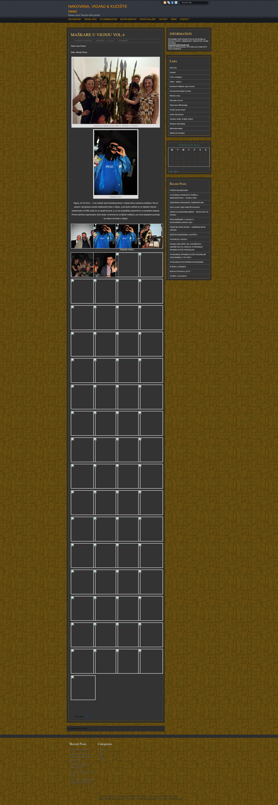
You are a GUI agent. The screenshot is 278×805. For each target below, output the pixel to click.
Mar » (176, 171)
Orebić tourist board (177, 110)
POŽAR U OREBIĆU (178, 267)
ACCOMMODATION (108, 19)
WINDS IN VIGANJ (177, 133)
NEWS (174, 19)
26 (183, 165)
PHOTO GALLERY (148, 19)
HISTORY (163, 19)
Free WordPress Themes (146, 799)
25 (178, 165)
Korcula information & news (180, 91)
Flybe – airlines (175, 82)
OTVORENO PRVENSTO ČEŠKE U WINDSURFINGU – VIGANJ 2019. (184, 196)
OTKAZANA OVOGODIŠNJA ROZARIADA (186, 262)
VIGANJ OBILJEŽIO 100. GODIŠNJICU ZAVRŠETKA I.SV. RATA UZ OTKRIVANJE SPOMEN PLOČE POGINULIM (186, 247)
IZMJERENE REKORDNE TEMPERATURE (187, 203)
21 (194, 162)
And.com (173, 68)
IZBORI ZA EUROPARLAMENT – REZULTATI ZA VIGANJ (189, 213)
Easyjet (173, 72)
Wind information (176, 128)
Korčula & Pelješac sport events (182, 86)
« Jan (170, 171)
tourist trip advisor (177, 114)
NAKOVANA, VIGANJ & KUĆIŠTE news (97, 8)
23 (206, 162)
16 (206, 159)
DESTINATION (74, 19)
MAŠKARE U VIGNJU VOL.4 (98, 34)
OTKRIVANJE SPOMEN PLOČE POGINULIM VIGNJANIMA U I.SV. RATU (188, 256)
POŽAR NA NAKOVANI (179, 190)
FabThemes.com (174, 799)
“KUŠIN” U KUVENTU (178, 276)
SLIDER (101, 759)
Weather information (177, 124)
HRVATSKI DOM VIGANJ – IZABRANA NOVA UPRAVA (187, 228)
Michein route (175, 96)
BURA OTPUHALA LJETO (180, 271)
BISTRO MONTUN (128, 19)
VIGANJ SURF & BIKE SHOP (181, 119)
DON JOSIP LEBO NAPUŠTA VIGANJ (185, 207)
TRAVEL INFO (90, 19)
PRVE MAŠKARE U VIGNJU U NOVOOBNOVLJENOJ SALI (182, 221)
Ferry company (176, 77)
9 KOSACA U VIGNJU (178, 239)
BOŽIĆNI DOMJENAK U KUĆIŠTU (183, 235)
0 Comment (123, 41)
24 (172, 165)
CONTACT (184, 19)
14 (194, 159)
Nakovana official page (178, 105)
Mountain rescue (176, 100)
